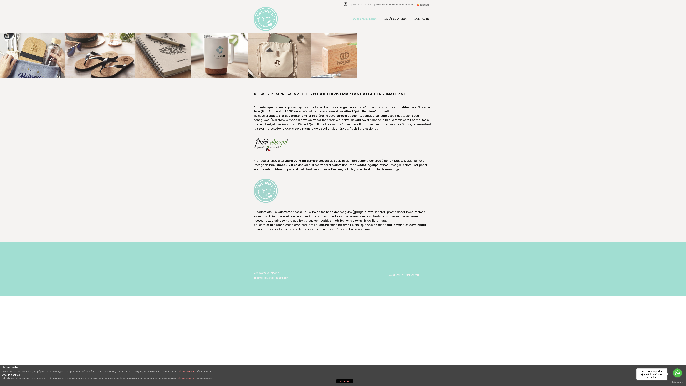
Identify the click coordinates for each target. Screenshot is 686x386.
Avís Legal (394, 274)
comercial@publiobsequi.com (394, 4)
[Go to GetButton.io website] (677, 382)
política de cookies (186, 371)
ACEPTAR (344, 381)
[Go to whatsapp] (677, 372)
